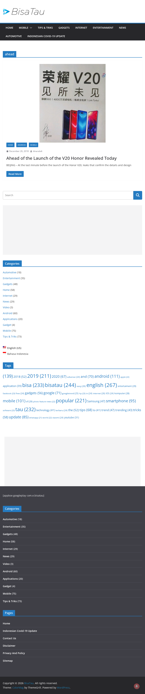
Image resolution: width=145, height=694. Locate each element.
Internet (81, 27)
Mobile (23, 27)
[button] (30, 27)
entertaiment (127, 386)
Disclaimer (9, 645)
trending (123, 410)
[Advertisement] (72, 230)
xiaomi (58, 417)
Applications (10, 319)
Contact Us (9, 638)
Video (6, 307)
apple (124, 377)
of (29, 401)
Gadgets (64, 27)
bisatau (60, 384)
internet (99, 393)
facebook (9, 393)
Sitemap (8, 660)
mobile (14, 400)
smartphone (121, 400)
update (18, 416)
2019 (39, 375)
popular (71, 400)
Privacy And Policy (14, 653)
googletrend (70, 393)
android (107, 376)
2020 (59, 376)
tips (86, 409)
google (52, 392)
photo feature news (44, 401)
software (9, 410)
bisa (33, 385)
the (73, 410)
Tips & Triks (45, 27)
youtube (71, 417)
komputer (121, 393)
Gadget (7, 325)
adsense (73, 377)
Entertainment (103, 27)
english (101, 385)
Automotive (14, 36)
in (89, 393)
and (87, 376)
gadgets (34, 393)
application (12, 386)
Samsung (96, 401)
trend (108, 410)
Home (9, 27)
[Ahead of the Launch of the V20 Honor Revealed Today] (72, 103)
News (122, 27)
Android (22, 145)
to (97, 410)
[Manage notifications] (137, 686)
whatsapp (35, 417)
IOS (110, 393)
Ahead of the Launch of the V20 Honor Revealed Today (61, 158)
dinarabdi (37, 151)
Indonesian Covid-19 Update (46, 36)
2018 (20, 377)
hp (82, 393)
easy (81, 386)
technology (45, 410)
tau (25, 409)
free (20, 393)
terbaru (62, 410)
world (47, 417)
